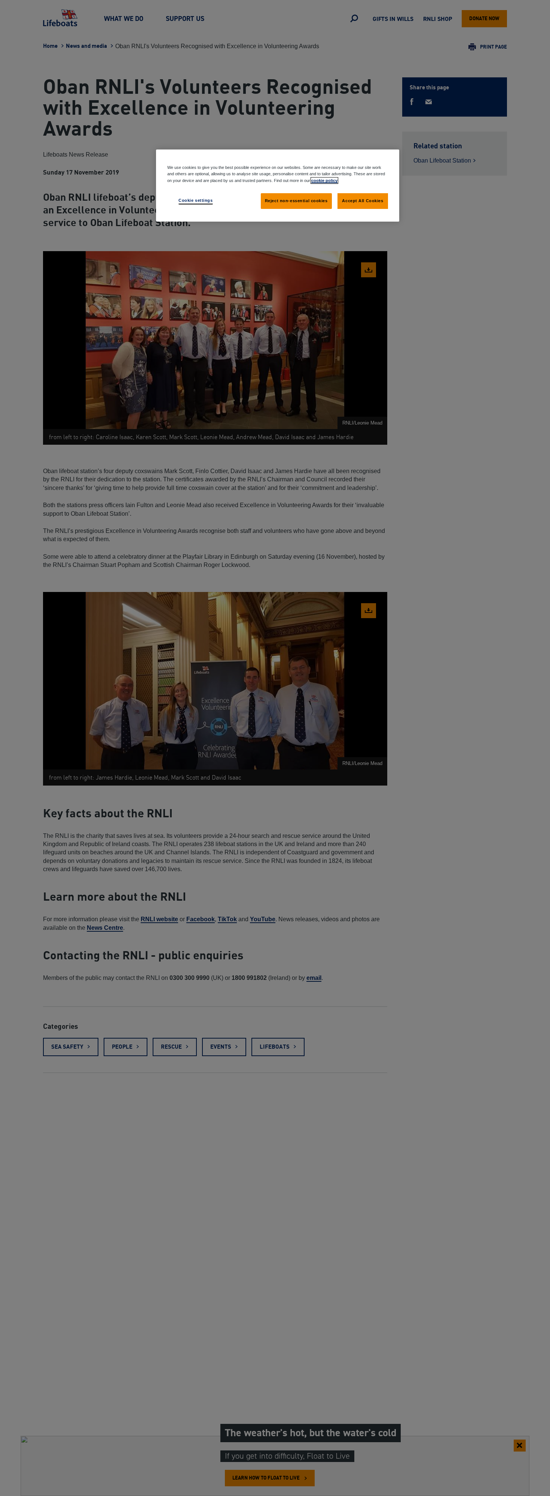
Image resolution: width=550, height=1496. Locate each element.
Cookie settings (195, 200)
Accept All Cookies (362, 200)
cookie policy (324, 180)
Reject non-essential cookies (296, 200)
